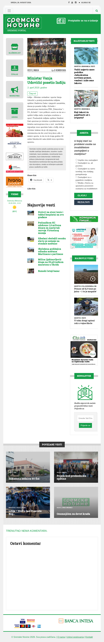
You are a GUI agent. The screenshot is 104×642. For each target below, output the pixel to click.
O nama (61, 637)
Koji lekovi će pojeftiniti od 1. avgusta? (82, 115)
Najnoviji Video (84, 258)
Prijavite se (85, 425)
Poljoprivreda (87, 286)
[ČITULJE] (14, 68)
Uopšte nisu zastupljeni (88, 160)
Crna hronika (67, 507)
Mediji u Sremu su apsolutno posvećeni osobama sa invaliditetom (86, 186)
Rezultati (84, 202)
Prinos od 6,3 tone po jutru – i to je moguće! (85, 290)
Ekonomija (86, 66)
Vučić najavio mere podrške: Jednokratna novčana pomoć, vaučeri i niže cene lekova (84, 76)
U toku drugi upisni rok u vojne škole (84, 322)
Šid (95, 286)
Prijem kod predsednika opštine (71, 477)
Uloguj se (86, 3)
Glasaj (82, 195)
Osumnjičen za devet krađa (73, 513)
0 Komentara (59, 70)
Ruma (24, 507)
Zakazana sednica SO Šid (24, 478)
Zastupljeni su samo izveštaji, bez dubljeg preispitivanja (85, 171)
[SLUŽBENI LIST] (14, 46)
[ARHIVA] (14, 111)
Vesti (29, 70)
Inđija (36, 70)
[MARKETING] (14, 89)
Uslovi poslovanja (75, 637)
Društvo (77, 66)
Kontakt (89, 637)
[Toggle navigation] (9, 10)
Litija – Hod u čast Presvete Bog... (25, 512)
